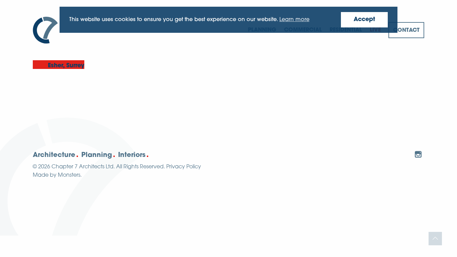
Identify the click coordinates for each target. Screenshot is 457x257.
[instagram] (418, 154)
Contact (406, 30)
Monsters (69, 175)
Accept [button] (364, 19)
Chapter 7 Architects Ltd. (83, 167)
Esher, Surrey (66, 66)
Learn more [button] (294, 19)
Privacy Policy (183, 167)
